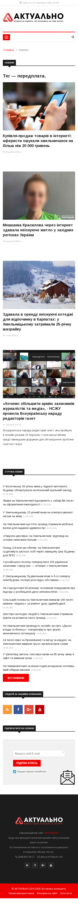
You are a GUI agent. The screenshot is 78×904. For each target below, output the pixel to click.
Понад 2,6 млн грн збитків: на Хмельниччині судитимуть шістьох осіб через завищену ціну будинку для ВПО (39, 551)
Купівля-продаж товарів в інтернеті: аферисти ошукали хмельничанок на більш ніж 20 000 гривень (38, 141)
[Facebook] (35, 866)
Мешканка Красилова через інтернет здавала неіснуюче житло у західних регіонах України (38, 230)
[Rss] (27, 866)
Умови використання (21, 893)
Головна (8, 50)
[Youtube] (51, 866)
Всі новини (16, 678)
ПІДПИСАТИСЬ (26, 763)
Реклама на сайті (47, 893)
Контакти (66, 893)
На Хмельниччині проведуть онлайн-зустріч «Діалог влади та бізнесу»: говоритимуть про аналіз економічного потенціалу (37, 629)
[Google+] (43, 866)
